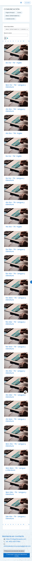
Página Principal (10, 12)
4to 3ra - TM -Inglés (14, 133)
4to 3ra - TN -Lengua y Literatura (15, 203)
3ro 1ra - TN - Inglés (14, 63)
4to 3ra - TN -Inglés (14, 226)
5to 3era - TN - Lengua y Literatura (16, 299)
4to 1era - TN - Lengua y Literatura (16, 420)
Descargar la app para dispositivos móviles (17, 555)
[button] (8, 38)
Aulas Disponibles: (9, 26)
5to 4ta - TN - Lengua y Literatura (15, 274)
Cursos (19, 12)
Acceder (27, 2)
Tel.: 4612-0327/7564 (13, 542)
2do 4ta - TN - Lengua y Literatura (15, 517)
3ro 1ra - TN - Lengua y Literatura (15, 179)
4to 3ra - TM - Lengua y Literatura (15, 110)
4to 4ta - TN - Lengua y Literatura (15, 372)
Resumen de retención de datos (15, 551)
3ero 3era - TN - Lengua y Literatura (15, 469)
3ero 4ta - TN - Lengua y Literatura (16, 445)
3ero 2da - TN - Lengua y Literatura (16, 493)
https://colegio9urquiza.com (16, 539)
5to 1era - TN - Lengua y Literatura (16, 348)
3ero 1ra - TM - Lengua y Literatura (16, 86)
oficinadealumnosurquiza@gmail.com (17, 546)
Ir (5, 38)
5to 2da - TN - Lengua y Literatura (15, 323)
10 (23, 41)
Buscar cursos (8, 33)
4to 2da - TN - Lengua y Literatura (15, 396)
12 (28, 41)
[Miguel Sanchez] (25, 392)
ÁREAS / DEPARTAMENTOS (12, 16)
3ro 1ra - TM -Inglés (14, 156)
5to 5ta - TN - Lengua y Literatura (15, 250)
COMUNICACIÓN (10, 19)
